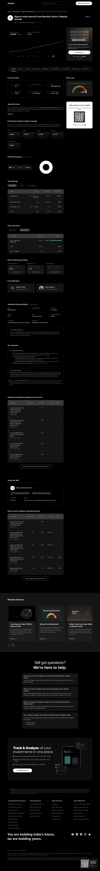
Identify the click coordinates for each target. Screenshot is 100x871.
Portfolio (27, 68)
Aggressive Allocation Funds (81, 807)
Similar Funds (75, 68)
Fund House (85, 68)
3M (28, 56)
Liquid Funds (55, 804)
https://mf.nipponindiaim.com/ (42, 493)
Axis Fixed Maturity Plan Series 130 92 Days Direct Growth (17, 434)
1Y (38, 56)
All (53, 56)
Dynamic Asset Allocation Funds (82, 804)
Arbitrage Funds (78, 813)
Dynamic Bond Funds (57, 813)
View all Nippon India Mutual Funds (34, 578)
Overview (13, 68)
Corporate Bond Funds (57, 810)
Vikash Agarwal (50, 287)
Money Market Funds (57, 807)
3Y (43, 56)
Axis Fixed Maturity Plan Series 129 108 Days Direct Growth (16, 456)
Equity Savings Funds (79, 816)
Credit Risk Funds (56, 819)
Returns (21, 68)
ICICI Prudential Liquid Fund (15, 807)
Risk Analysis (36, 68)
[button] (88, 16)
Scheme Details (55, 68)
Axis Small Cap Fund (13, 810)
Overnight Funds (56, 816)
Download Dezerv (85, 3)
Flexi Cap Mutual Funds (36, 813)
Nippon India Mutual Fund (28, 11)
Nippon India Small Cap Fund (15, 816)
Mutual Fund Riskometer (49, 624)
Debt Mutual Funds (12, 822)
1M (23, 56)
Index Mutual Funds (35, 816)
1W (18, 56)
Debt (15, 22)
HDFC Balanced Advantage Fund (16, 813)
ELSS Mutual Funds (35, 810)
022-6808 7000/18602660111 (21, 493)
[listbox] (36, 268)
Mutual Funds (16, 11)
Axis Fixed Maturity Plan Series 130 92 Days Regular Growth (16, 445)
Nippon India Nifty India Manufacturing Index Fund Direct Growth (17, 559)
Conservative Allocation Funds (81, 819)
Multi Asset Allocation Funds (81, 810)
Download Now (79, 52)
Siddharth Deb (20, 287)
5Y (48, 56)
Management (45, 68)
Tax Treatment (65, 68)
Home (9, 11)
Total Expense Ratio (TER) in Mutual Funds (21, 625)
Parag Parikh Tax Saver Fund (15, 804)
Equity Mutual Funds (13, 819)
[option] (16, 268)
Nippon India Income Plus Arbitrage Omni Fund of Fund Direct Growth (16, 523)
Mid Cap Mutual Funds (35, 807)
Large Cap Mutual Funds (36, 804)
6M (33, 56)
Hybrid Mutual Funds (13, 825)
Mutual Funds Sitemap (13, 828)
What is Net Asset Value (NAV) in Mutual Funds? (80, 625)
